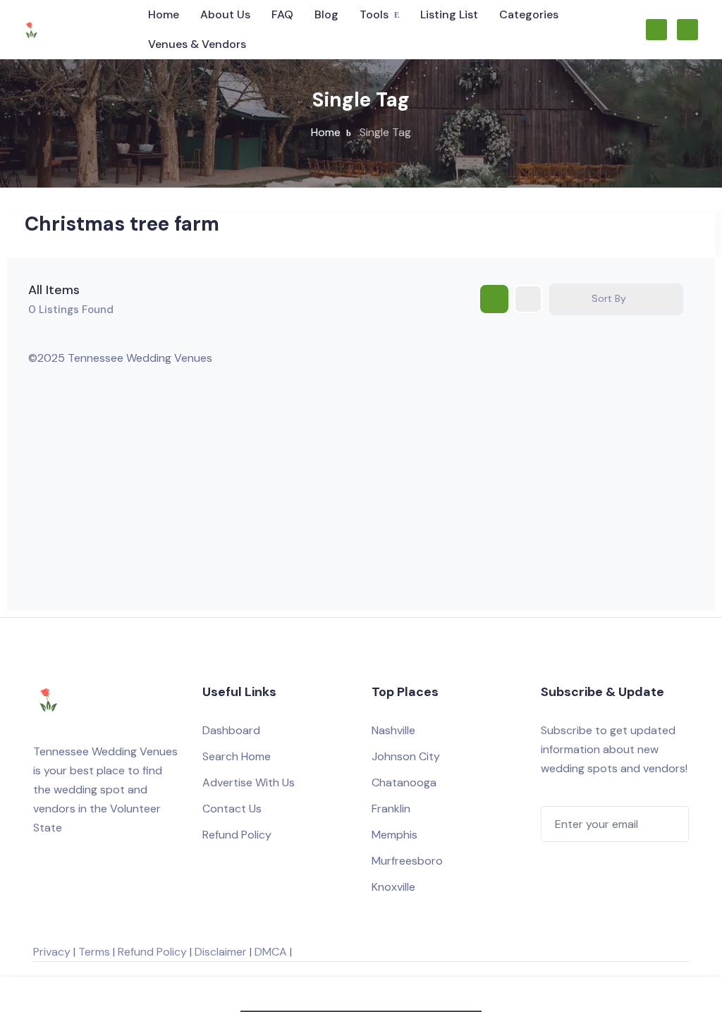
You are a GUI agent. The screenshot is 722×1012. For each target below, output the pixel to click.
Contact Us (232, 808)
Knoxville (393, 886)
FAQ (282, 14)
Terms (94, 951)
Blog (326, 14)
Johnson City (406, 756)
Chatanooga (404, 782)
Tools (374, 14)
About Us (225, 14)
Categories (528, 14)
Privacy (52, 951)
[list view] (528, 299)
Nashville (393, 730)
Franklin (391, 808)
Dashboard (231, 730)
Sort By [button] (609, 298)
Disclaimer (221, 951)
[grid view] (494, 299)
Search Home (236, 756)
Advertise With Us (248, 782)
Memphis (394, 834)
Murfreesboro (407, 860)
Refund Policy (236, 834)
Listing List (449, 14)
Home (163, 14)
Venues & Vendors (197, 44)
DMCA (271, 951)
